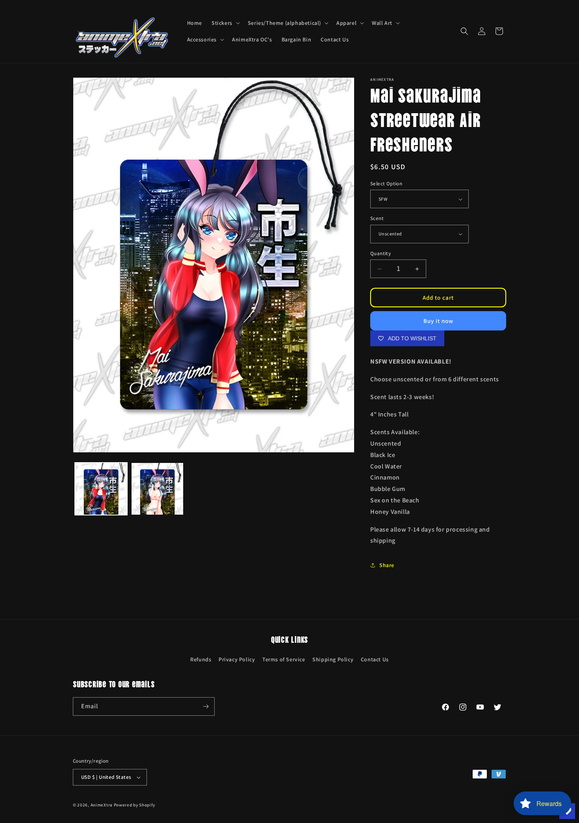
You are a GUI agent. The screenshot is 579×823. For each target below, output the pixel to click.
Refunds (200, 659)
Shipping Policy (332, 659)
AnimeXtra (102, 805)
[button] (225, 23)
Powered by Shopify (134, 805)
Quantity (380, 253)
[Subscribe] (205, 706)
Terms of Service (283, 659)
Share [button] (386, 565)
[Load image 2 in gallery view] (157, 489)
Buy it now (438, 321)
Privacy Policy (237, 659)
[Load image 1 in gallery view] (101, 489)
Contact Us (375, 659)
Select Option (386, 183)
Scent (377, 218)
